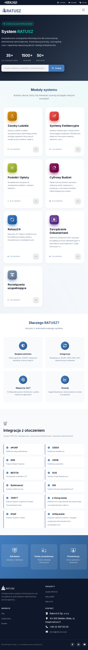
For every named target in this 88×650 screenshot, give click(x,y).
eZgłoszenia (6, 619)
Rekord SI (49, 602)
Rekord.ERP (49, 597)
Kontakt (74, 2)
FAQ (2, 614)
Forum (84, 2)
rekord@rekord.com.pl (58, 632)
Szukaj (58, 68)
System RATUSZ (51, 592)
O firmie (62, 2)
